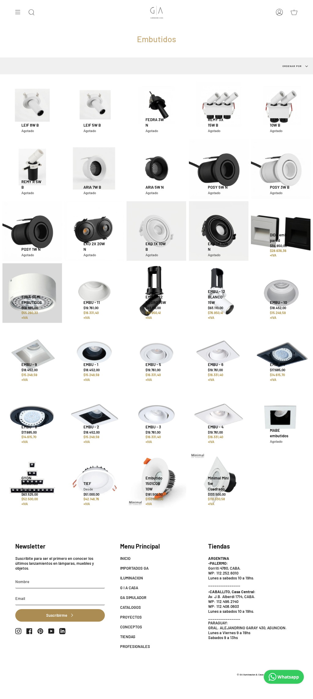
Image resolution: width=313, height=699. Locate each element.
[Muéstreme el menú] (19, 12)
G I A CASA (129, 587)
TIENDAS (127, 636)
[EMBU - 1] (94, 355)
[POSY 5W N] (219, 169)
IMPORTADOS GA (134, 568)
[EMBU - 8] (32, 417)
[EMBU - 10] (281, 293)
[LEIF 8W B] (32, 106)
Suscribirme (56, 615)
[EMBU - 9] (32, 355)
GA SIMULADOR (133, 597)
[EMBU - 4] (219, 417)
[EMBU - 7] (281, 355)
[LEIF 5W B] (94, 106)
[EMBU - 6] (219, 355)
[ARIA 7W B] (94, 169)
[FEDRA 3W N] (156, 106)
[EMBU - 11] (94, 293)
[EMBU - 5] (156, 355)
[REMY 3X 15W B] (219, 106)
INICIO (125, 558)
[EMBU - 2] (94, 417)
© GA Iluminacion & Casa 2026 (253, 674)
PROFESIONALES (135, 646)
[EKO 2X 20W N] (94, 231)
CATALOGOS (130, 607)
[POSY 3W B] (281, 169)
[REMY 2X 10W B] (281, 106)
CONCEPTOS (131, 626)
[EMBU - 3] (156, 417)
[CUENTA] (279, 12)
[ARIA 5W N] (156, 169)
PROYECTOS (131, 617)
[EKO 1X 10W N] (219, 231)
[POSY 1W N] (32, 231)
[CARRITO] (294, 12)
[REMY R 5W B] (32, 169)
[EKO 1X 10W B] (156, 231)
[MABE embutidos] (281, 417)
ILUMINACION (131, 577)
